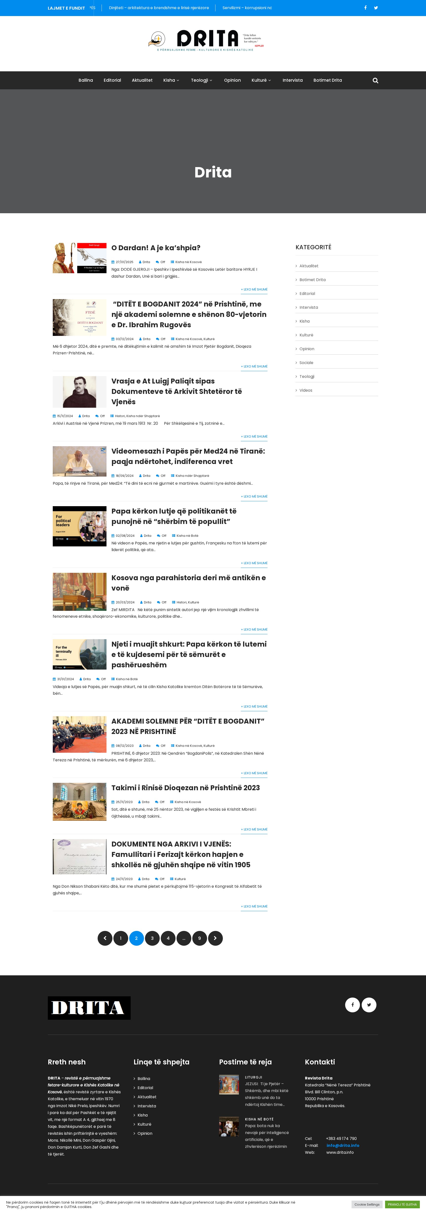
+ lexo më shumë (254, 289)
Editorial (112, 80)
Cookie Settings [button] (367, 1204)
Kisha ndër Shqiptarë (143, 416)
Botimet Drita (328, 80)
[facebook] (365, 8)
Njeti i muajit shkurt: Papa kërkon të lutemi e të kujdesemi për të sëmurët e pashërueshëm (189, 654)
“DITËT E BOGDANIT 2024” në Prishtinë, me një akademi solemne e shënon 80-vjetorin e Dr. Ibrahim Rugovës (188, 314)
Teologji (199, 80)
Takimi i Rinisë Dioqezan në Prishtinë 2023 (185, 788)
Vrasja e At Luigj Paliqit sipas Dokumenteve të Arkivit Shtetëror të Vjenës (176, 391)
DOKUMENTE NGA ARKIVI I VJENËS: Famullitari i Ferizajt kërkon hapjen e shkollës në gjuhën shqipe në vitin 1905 (180, 854)
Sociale (306, 363)
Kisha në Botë (187, 536)
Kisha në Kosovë (189, 262)
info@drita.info (343, 1145)
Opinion (232, 80)
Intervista (293, 80)
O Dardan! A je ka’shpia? (155, 248)
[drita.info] (213, 40)
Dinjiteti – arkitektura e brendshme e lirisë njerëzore (120, 8)
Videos (306, 390)
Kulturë (259, 80)
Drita (146, 262)
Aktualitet (142, 80)
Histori (120, 416)
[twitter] (376, 8)
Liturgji (253, 1077)
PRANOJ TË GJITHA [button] (402, 1204)
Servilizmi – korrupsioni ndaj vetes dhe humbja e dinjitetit (237, 8)
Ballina (86, 80)
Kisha (169, 80)
